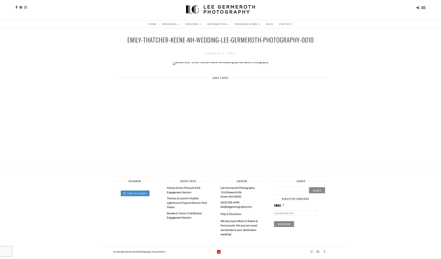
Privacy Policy (158, 251)
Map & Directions (230, 213)
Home (153, 24)
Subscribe (284, 224)
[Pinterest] (20, 7)
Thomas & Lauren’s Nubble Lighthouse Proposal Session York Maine (187, 203)
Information (216, 24)
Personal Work (246, 24)
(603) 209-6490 (229, 202)
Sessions (191, 24)
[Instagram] (25, 7)
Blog (269, 24)
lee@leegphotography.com (236, 206)
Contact (285, 24)
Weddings (169, 24)
